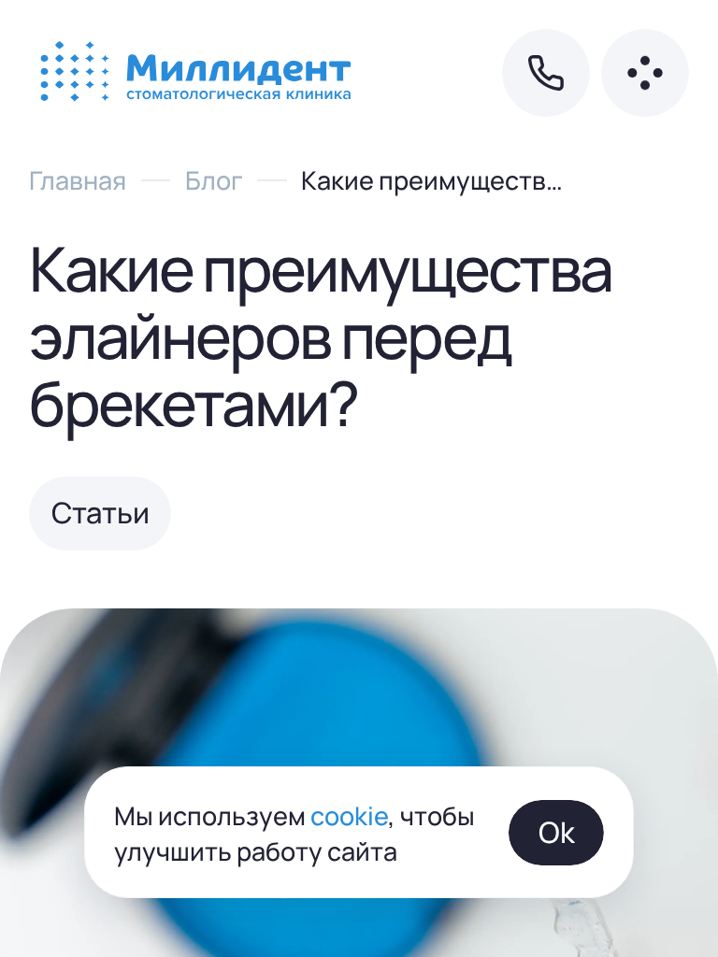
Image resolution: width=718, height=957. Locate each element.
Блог (214, 179)
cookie (349, 814)
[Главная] (198, 73)
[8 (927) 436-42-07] (546, 73)
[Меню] (645, 73)
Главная (77, 179)
